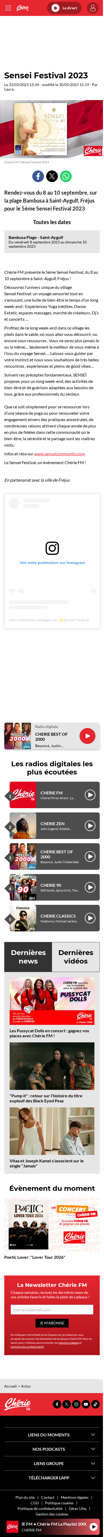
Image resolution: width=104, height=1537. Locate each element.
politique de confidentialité (27, 1346)
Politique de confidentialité (40, 1508)
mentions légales (69, 1342)
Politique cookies (59, 1503)
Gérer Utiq (77, 1508)
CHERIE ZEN (53, 823)
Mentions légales (75, 1497)
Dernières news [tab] (28, 956)
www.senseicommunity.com (59, 453)
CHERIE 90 (51, 885)
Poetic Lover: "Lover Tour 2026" (34, 1257)
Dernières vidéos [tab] (75, 956)
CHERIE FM (52, 792)
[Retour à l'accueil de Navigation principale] (22, 8)
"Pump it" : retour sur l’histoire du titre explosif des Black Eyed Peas (46, 1098)
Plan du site (25, 1497)
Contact (47, 1497)
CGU (35, 1503)
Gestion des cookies (52, 1514)
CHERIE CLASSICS (58, 915)
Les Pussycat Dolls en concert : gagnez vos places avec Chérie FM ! (49, 1033)
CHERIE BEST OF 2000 (51, 736)
